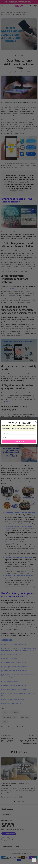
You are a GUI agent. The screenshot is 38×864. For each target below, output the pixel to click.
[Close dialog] (36, 422)
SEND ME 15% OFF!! (19, 441)
